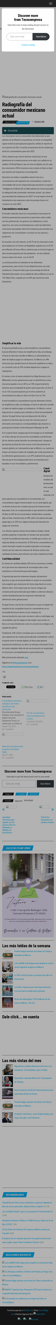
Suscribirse (41, 36)
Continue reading (28, 45)
